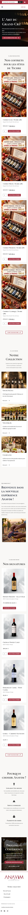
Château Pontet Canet (11, 642)
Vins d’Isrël (9, 250)
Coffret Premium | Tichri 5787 (14, 248)
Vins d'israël (7, 423)
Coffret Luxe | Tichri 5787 (12, 120)
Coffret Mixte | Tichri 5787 (13, 184)
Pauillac (7, 644)
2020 (4, 644)
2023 (4, 598)
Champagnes (7, 455)
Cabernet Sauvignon (10, 598)
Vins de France (16, 122)
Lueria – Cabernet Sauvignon (13, 734)
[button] (2, 7)
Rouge (4, 122)
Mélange (8, 692)
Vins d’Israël (9, 122)
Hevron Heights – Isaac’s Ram (14, 597)
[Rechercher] (20, 2)
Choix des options (9, 608)
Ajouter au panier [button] (14, 131)
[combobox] (10, 2)
